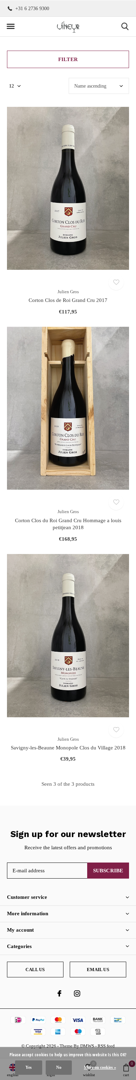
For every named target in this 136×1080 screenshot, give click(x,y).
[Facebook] (59, 993)
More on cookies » (100, 1067)
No (58, 1067)
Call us (35, 969)
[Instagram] (77, 993)
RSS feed (106, 1046)
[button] (10, 26)
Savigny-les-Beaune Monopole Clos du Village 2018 (68, 747)
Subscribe (108, 870)
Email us (98, 969)
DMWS (87, 1046)
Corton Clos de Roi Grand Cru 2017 (68, 300)
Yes (28, 1067)
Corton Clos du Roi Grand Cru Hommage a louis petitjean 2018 (68, 524)
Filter (68, 59)
